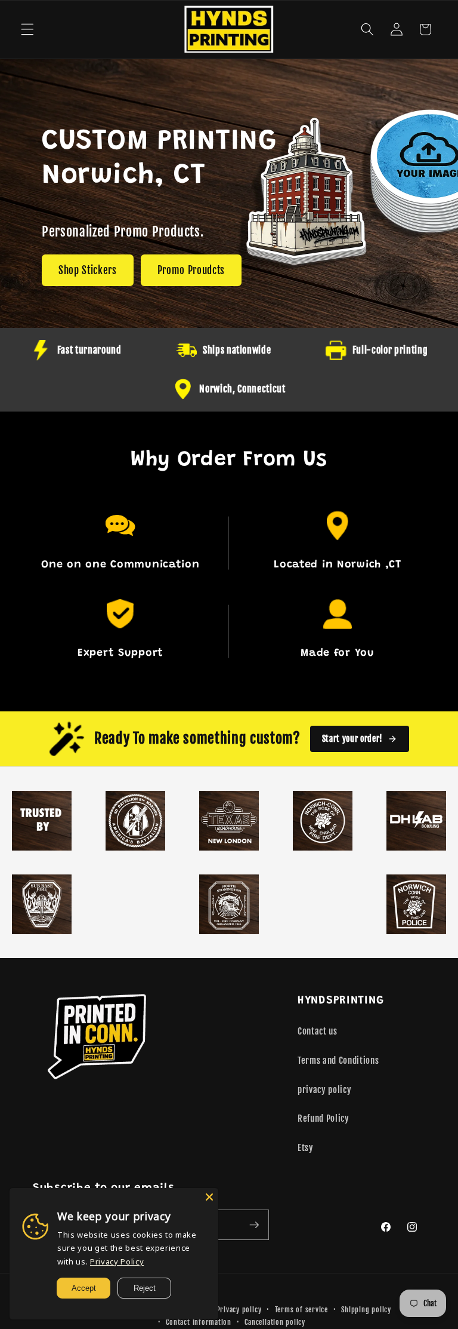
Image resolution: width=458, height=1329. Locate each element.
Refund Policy (323, 1118)
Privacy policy (239, 1309)
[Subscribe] (254, 1225)
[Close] (209, 1197)
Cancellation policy (275, 1322)
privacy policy (324, 1089)
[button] (27, 29)
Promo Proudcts (191, 270)
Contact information (198, 1322)
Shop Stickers (87, 270)
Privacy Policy (117, 1261)
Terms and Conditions (338, 1060)
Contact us (318, 1031)
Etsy (306, 1147)
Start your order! (352, 738)
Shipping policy (366, 1309)
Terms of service (301, 1309)
